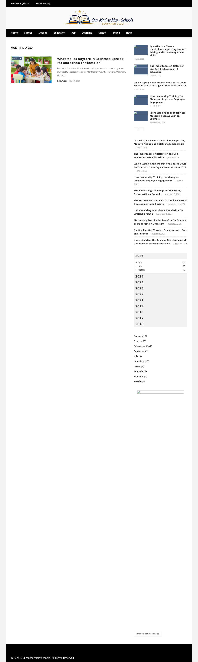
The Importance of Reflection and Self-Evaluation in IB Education (167, 68)
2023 (139, 288)
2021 (139, 300)
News (129, 32)
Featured (139, 351)
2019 (139, 306)
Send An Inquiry (43, 3)
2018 (139, 312)
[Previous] (136, 129)
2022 (139, 294)
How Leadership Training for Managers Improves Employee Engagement (167, 99)
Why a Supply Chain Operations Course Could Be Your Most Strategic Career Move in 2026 (160, 84)
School (102, 32)
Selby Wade (62, 81)
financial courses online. (148, 633)
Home (14, 32)
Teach (116, 32)
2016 (139, 323)
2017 (139, 318)
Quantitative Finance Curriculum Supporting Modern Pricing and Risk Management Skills (168, 51)
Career (28, 32)
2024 (139, 282)
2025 (139, 276)
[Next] (141, 129)
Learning (87, 32)
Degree (43, 32)
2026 (139, 255)
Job (73, 32)
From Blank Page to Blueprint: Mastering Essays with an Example (167, 115)
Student (138, 376)
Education (59, 32)
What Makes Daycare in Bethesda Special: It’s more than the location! (90, 61)
